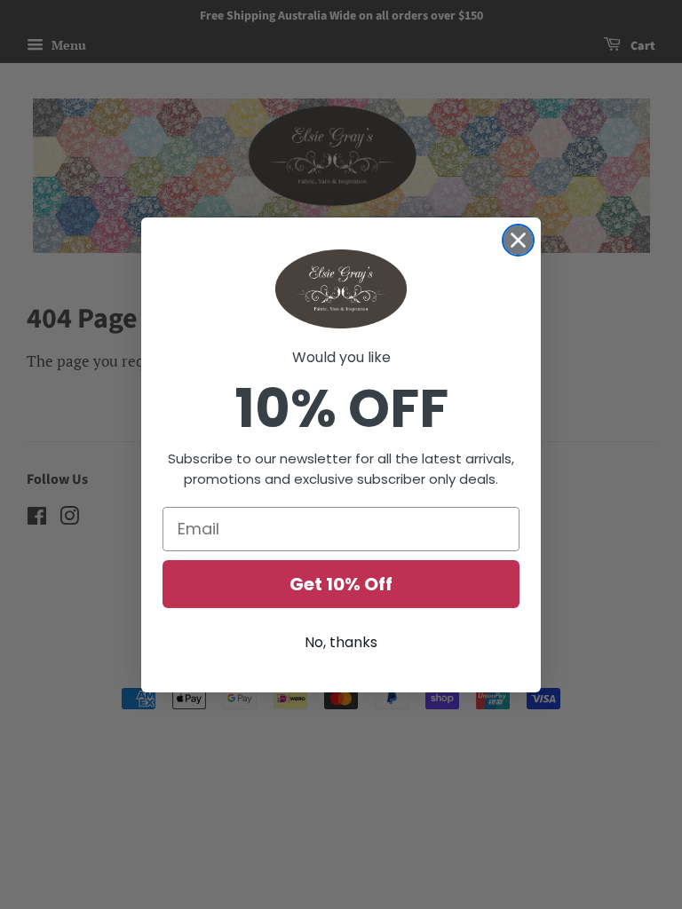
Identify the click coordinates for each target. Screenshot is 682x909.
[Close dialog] (518, 240)
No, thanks (341, 642)
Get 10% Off (341, 584)
